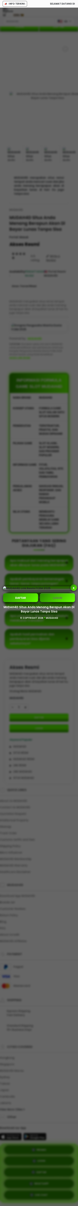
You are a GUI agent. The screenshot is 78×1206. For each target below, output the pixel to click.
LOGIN (57, 598)
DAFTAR (20, 598)
